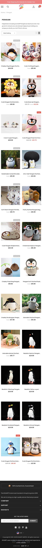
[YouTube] (26, 527)
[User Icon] (34, 7)
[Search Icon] (10, 7)
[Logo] (21, 6)
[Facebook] (15, 527)
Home (3, 12)
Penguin (9, 12)
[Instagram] (19, 527)
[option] (21, 486)
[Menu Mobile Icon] (2, 7)
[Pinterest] (22, 527)
